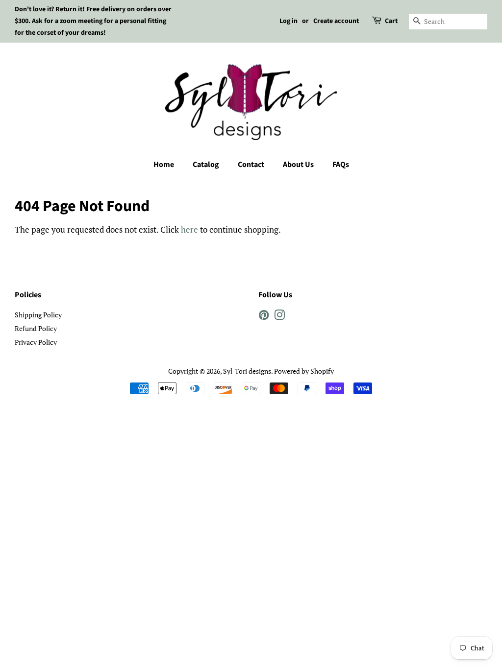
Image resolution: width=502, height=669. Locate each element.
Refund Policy (36, 328)
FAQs (340, 164)
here (189, 229)
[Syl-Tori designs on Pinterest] (263, 316)
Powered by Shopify (304, 371)
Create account (336, 21)
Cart (391, 21)
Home (163, 164)
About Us (298, 164)
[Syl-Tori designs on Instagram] (279, 316)
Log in (288, 21)
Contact (251, 164)
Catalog (206, 164)
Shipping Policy (38, 314)
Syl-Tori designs (247, 371)
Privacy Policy (36, 342)
